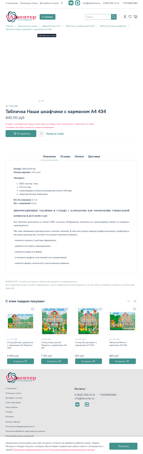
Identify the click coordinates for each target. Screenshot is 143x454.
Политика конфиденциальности (20, 426)
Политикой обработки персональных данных (72, 449)
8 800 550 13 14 (111, 3)
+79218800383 (129, 3)
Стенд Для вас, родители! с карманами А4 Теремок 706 (20, 345)
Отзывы (9, 412)
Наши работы (12, 407)
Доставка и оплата (49, 3)
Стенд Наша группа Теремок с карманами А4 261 (54, 345)
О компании (12, 3)
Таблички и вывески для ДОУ (80, 26)
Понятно (123, 446)
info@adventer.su (91, 3)
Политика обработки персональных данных (25, 431)
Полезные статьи (29, 3)
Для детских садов (27, 26)
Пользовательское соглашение (20, 436)
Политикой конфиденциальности (30, 449)
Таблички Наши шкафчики (113, 26)
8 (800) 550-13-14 (85, 394)
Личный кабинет (13, 422)
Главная (9, 26)
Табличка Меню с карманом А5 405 (118, 343)
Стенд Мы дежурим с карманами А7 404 (86, 343)
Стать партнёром (13, 402)
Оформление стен (51, 26)
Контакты (10, 416)
